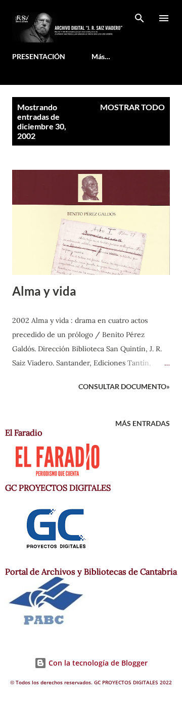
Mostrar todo (132, 107)
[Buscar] (139, 18)
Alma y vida (44, 291)
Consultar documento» (124, 386)
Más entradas (142, 423)
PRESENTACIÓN (38, 56)
